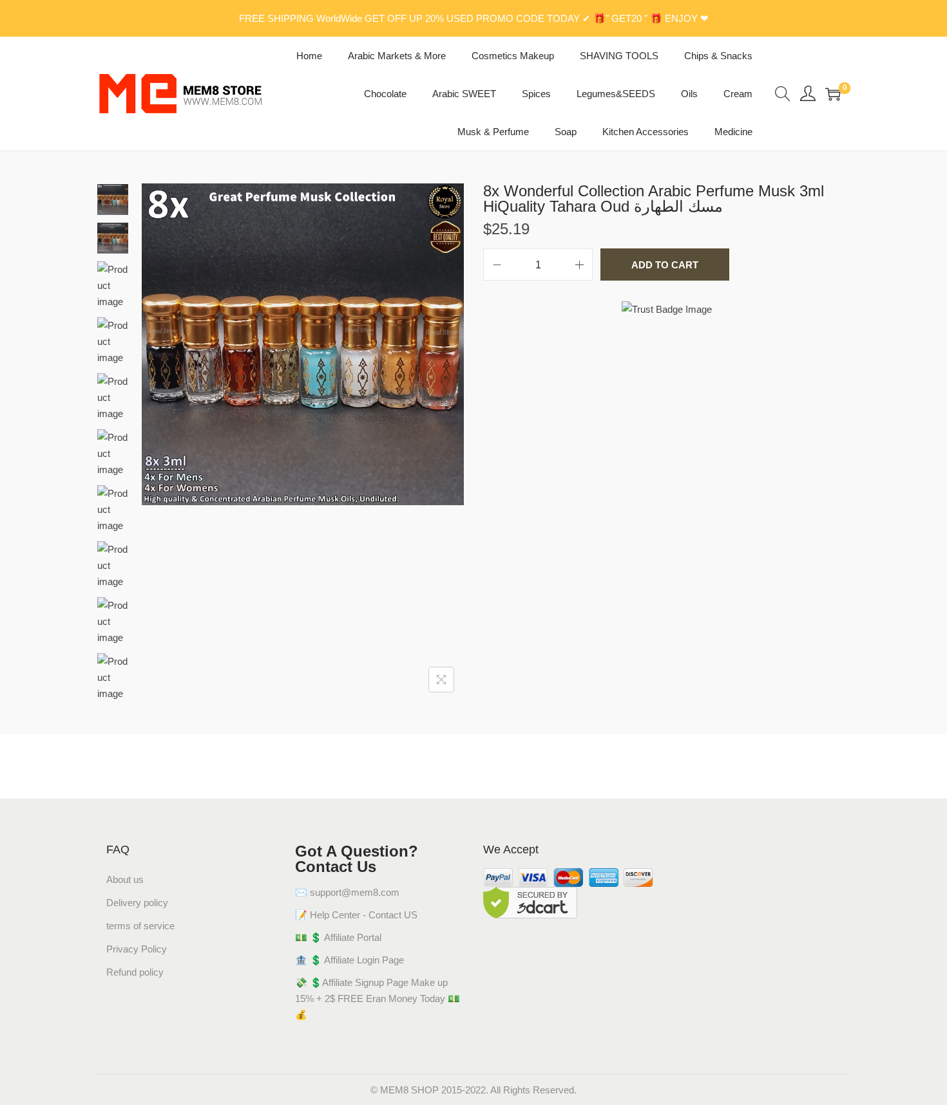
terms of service (140, 925)
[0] (833, 94)
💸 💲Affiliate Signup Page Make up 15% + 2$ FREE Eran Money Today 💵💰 (377, 998)
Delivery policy (137, 902)
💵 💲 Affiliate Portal (338, 937)
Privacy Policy (136, 948)
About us (125, 879)
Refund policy (135, 972)
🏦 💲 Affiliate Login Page (349, 959)
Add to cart (664, 264)
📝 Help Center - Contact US (356, 914)
